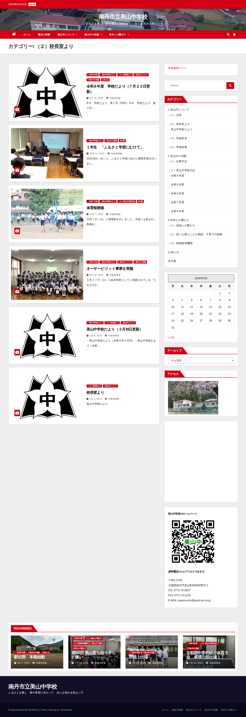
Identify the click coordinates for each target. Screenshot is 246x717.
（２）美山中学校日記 (126, 201)
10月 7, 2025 (96, 214)
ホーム (27, 34)
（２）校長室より (125, 75)
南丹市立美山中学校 (123, 16)
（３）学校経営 (177, 138)
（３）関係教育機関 (180, 243)
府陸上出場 (138, 656)
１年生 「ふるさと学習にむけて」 (115, 147)
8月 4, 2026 (23, 663)
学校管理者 (115, 98)
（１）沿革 (175, 115)
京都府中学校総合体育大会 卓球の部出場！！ (207, 654)
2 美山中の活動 (93, 80)
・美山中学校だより (107, 75)
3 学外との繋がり (178, 220)
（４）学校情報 (177, 147)
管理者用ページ (177, 68)
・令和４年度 (176, 175)
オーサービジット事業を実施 (110, 268)
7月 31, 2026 (81, 663)
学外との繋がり (118, 34)
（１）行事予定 (177, 161)
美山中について (66, 34)
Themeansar (66, 710)
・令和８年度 (93, 75)
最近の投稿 (44, 34)
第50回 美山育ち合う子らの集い (94, 654)
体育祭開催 (95, 208)
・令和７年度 (93, 201)
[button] (228, 34)
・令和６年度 (93, 262)
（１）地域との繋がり (181, 225)
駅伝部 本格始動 (29, 656)
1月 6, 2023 (96, 336)
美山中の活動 (92, 34)
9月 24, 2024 (96, 275)
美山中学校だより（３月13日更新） (115, 329)
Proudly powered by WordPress (23, 710)
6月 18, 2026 (96, 98)
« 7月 (171, 337)
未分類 (122, 141)
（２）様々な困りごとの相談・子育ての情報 (195, 234)
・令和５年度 (176, 184)
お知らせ (105, 80)
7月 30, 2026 (139, 663)
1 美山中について (141, 75)
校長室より (95, 392)
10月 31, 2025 (97, 153)
